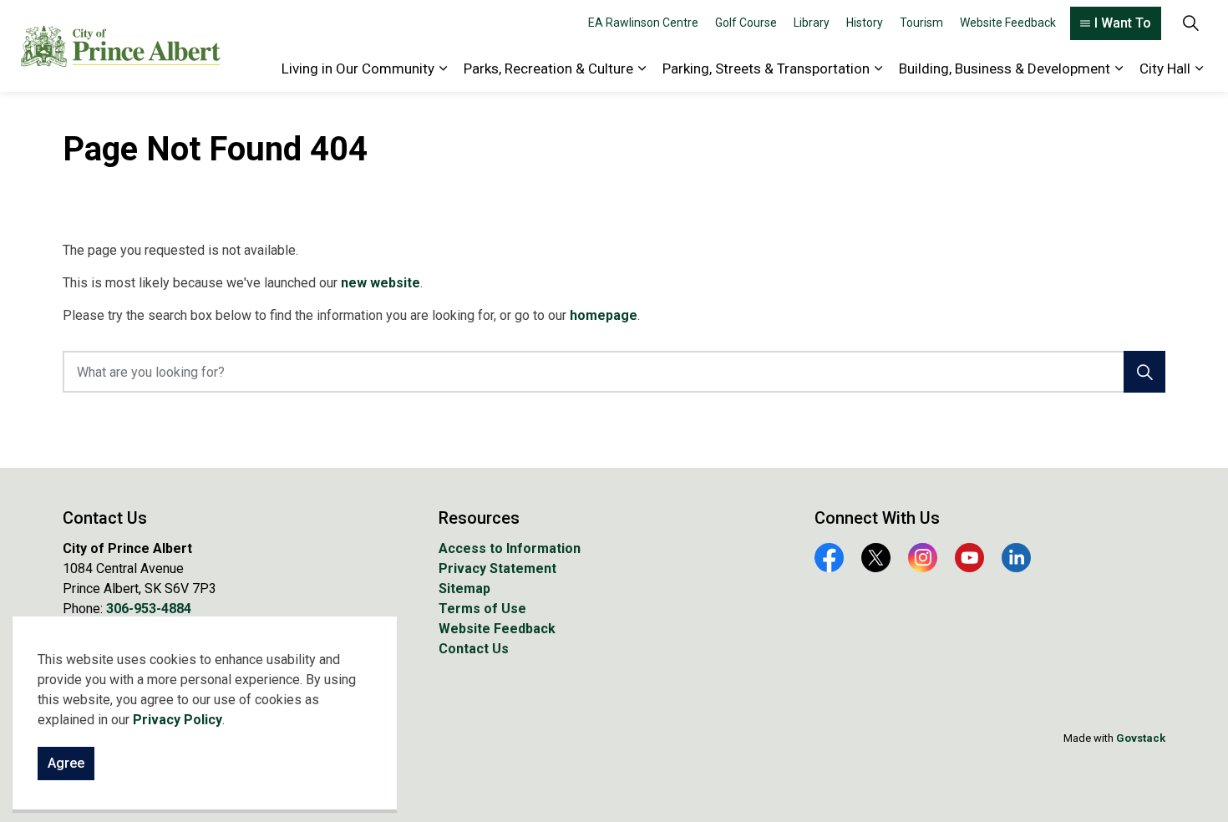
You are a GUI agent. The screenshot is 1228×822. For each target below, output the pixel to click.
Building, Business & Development (1004, 68)
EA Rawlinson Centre (643, 22)
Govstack (1140, 738)
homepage (603, 315)
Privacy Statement (497, 568)
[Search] (1144, 372)
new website (380, 283)
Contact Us (474, 649)
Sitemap (464, 588)
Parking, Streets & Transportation (766, 68)
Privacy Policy (177, 720)
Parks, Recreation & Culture (548, 68)
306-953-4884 (148, 608)
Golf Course (746, 22)
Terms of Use (482, 608)
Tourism (921, 22)
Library (812, 22)
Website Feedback (1008, 22)
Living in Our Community (358, 68)
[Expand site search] (1190, 23)
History (864, 22)
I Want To (1122, 23)
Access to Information (510, 548)
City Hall (1164, 68)
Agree (66, 763)
